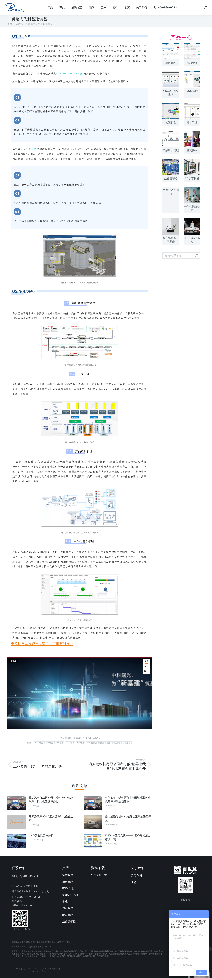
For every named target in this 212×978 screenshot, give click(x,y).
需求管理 (192, 62)
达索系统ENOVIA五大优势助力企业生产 (51, 818)
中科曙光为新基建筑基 (95, 743)
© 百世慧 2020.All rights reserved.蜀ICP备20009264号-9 (38, 970)
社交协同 (192, 150)
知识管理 (192, 122)
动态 (134, 882)
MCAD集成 (70, 743)
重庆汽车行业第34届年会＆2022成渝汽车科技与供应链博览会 (51, 799)
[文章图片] (16, 803)
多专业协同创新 (171, 191)
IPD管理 (59, 743)
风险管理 (126, 743)
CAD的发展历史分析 (41, 835)
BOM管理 (192, 90)
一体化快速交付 (192, 208)
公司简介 (137, 875)
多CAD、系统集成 (170, 92)
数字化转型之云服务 (171, 239)
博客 (109, 743)
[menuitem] (50, 7)
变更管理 (117, 743)
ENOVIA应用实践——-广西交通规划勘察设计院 (128, 837)
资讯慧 (14, 661)
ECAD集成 (39, 743)
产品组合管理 (171, 150)
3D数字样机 (192, 178)
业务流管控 (170, 178)
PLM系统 (80, 743)
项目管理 (170, 62)
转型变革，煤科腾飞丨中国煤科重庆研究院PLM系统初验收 (127, 799)
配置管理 (170, 122)
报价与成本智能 (192, 239)
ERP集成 (49, 743)
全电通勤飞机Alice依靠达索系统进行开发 (128, 818)
